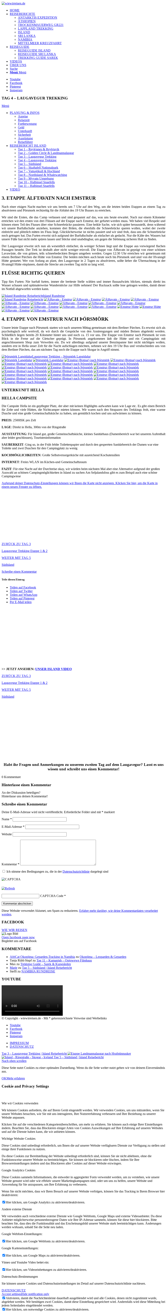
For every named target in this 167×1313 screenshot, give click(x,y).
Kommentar (10, 864)
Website (7, 834)
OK (4, 1078)
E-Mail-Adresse (13, 826)
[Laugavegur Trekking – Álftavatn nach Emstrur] (58, 299)
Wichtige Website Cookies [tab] (18, 1138)
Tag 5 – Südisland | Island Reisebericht (47, 967)
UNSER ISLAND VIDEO (53, 669)
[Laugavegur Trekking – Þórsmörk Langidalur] (17, 360)
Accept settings (11, 1294)
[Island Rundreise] (22, 299)
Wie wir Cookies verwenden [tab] (20, 1103)
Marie (13, 967)
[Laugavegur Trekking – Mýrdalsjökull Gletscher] (24, 378)
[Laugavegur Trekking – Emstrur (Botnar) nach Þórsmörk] (87, 360)
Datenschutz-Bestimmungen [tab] (20, 1276)
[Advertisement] (83, 635)
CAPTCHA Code (51, 896)
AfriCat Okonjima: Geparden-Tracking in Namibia (42, 956)
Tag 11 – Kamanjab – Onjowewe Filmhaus (64, 960)
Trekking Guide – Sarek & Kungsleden (45, 964)
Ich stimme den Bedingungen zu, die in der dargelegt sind (57, 871)
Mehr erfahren (16, 1078)
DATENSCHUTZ (14, 1290)
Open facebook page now (18, 937)
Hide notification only (35, 1294)
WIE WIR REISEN (14, 930)
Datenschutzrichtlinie (76, 871)
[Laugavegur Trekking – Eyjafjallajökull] (24, 367)
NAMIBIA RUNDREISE (38, 971)
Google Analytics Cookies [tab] (18, 1170)
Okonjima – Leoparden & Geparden (103, 956)
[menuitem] (87, 10)
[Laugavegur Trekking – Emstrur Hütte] (128, 306)
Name (7, 819)
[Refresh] (8, 888)
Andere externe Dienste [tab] (17, 1209)
